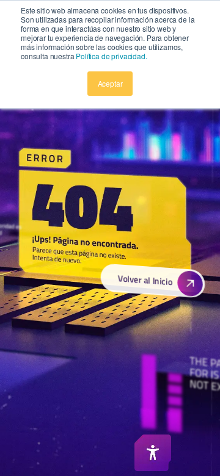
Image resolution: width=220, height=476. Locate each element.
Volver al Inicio (144, 280)
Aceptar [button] (110, 83)
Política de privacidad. (111, 56)
